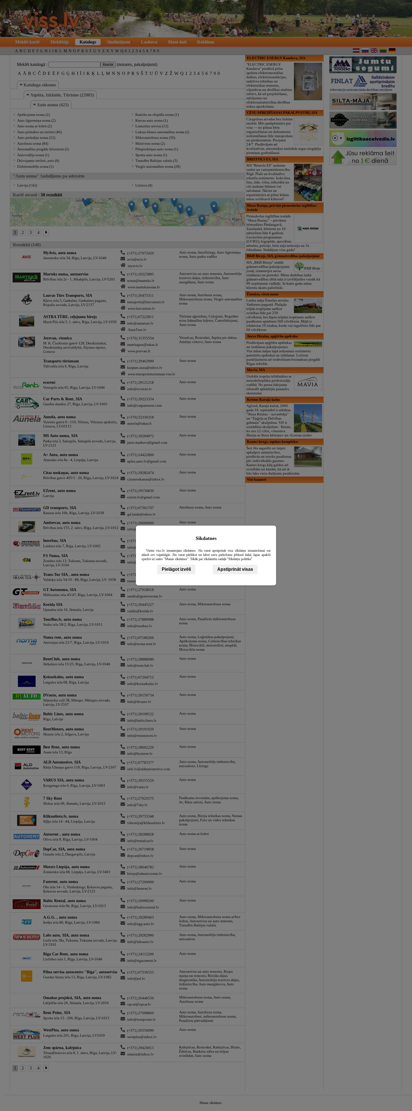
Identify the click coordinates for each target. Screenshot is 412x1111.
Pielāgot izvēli (176, 569)
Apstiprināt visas (235, 569)
